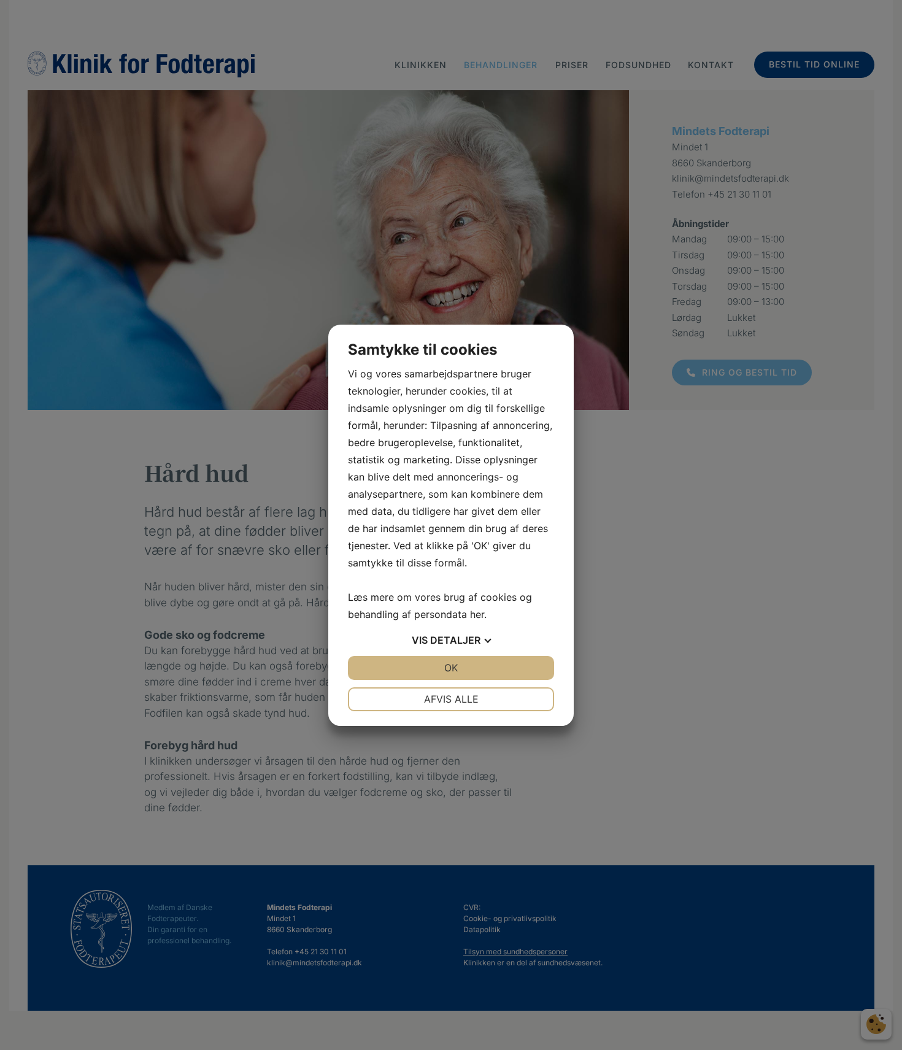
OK (451, 668)
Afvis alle (451, 699)
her (477, 614)
